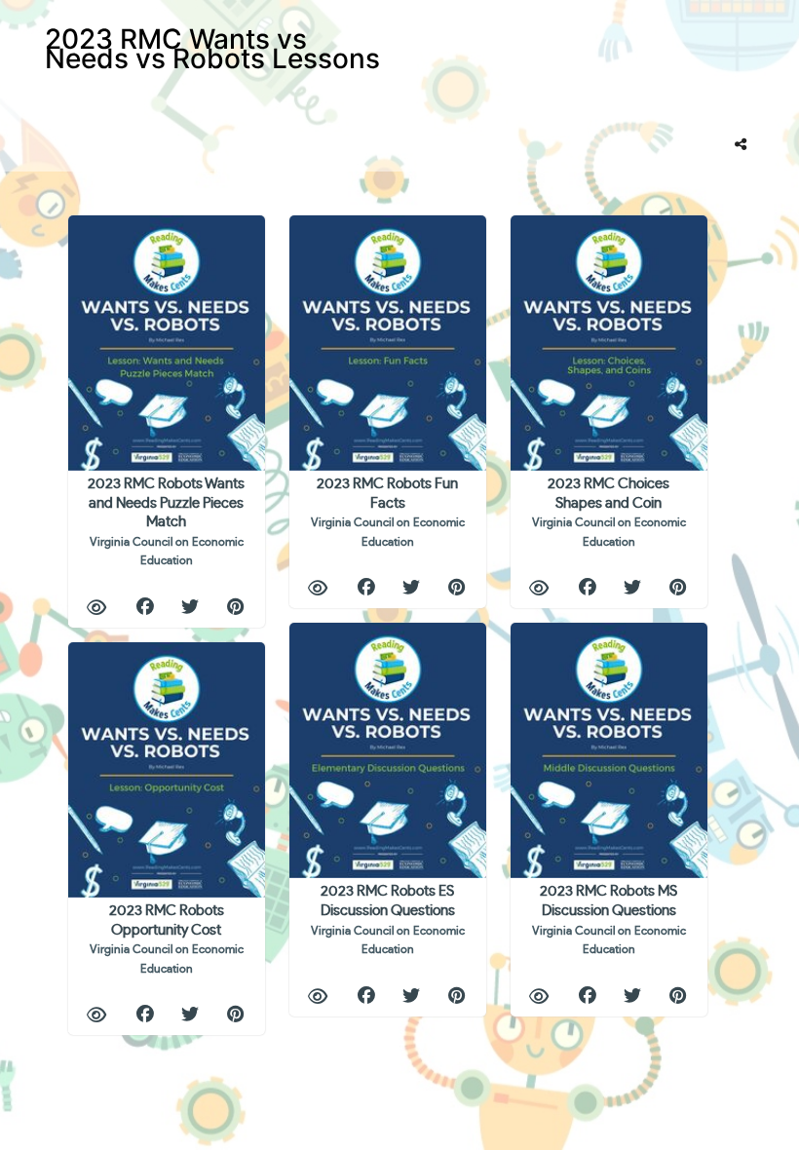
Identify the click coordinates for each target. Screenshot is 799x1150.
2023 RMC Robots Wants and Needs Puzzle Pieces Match (166, 521)
